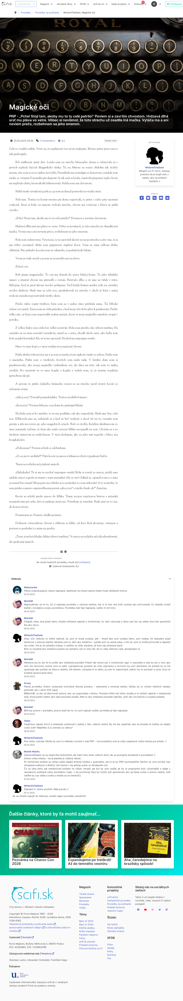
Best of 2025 (86, 921)
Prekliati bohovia (88, 945)
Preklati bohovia (116, 907)
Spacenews (85, 897)
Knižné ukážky (87, 927)
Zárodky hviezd (115, 931)
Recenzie (84, 900)
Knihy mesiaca (87, 931)
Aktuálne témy (64, 4)
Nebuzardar (30, 587)
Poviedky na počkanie (47, 12)
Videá (82, 907)
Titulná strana (86, 894)
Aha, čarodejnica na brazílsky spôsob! (140, 862)
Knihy (110, 951)
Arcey (27, 683)
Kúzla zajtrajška (115, 927)
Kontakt (27, 937)
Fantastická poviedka (118, 900)
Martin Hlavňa (31, 751)
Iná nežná (112, 924)
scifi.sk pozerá (87, 941)
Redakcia (46, 953)
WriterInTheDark (154, 167)
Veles (27, 720)
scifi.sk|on (112, 897)
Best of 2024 (86, 924)
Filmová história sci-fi (91, 948)
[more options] (170, 578)
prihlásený (84, 562)
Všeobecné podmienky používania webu (31, 924)
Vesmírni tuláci (115, 910)
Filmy (110, 944)
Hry (109, 958)
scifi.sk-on (98, 4)
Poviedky (26, 12)
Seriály (111, 948)
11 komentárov (47, 140)
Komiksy (111, 954)
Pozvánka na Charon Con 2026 (33, 862)
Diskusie (139, 3)
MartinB (28, 601)
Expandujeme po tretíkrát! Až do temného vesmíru (89, 862)
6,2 (63, 140)
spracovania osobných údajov (25, 927)
